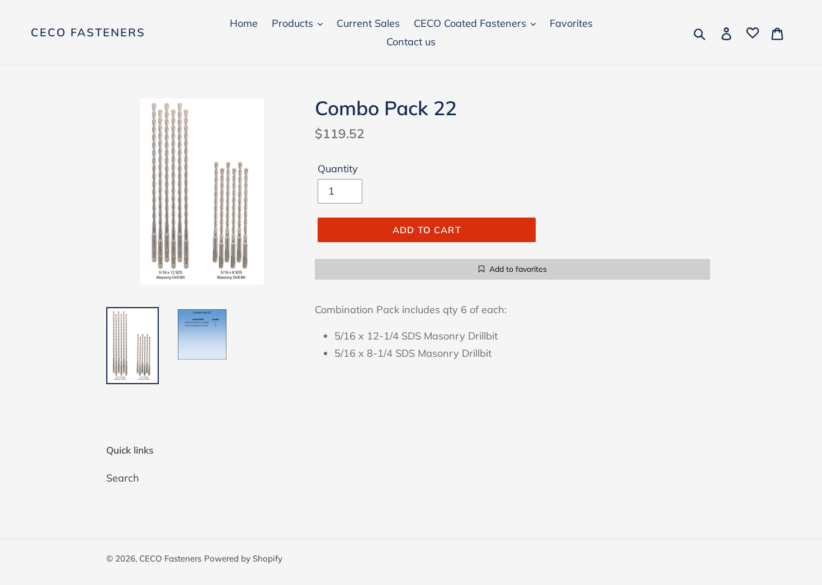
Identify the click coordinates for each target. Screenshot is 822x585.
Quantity (338, 168)
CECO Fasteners (88, 32)
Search (122, 477)
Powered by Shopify (243, 558)
